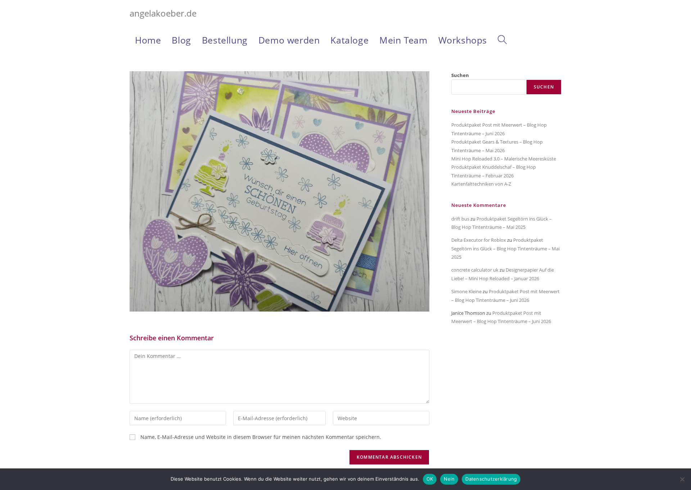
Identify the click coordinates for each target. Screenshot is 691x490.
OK (429, 479)
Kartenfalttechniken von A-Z (481, 184)
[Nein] (682, 479)
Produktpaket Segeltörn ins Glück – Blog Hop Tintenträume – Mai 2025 (505, 248)
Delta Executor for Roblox (478, 240)
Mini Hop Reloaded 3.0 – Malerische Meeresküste (503, 158)
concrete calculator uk (474, 270)
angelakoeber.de (163, 13)
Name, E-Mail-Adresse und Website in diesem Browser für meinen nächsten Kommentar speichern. (260, 437)
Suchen (460, 75)
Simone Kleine (466, 291)
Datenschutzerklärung (491, 479)
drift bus (460, 218)
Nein (449, 479)
